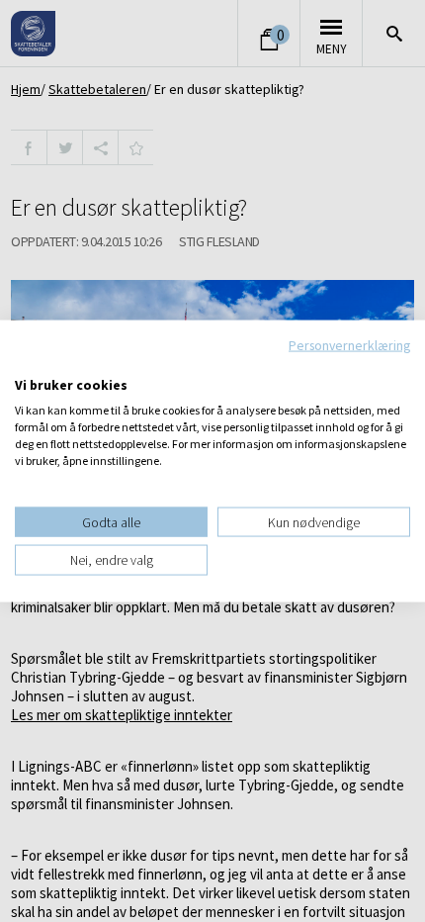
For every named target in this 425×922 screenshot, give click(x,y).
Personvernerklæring (349, 345)
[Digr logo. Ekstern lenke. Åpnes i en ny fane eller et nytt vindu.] (28, 364)
